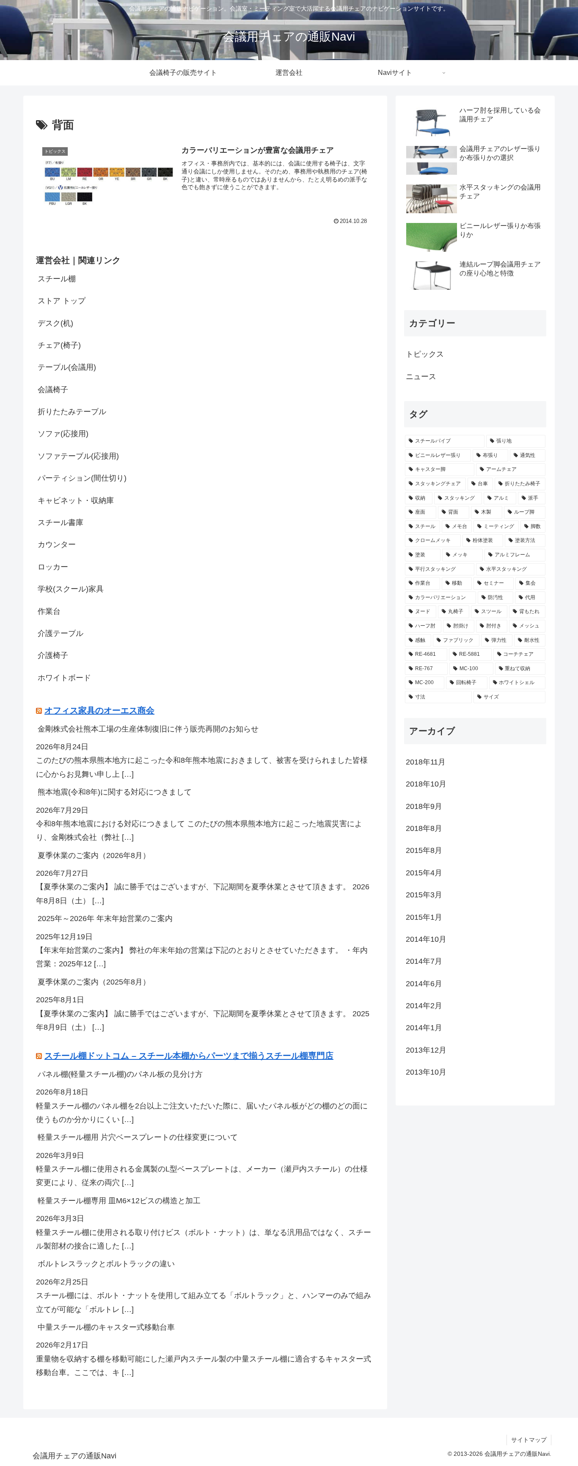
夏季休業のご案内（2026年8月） (94, 855)
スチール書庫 (60, 523)
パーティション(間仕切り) (82, 478)
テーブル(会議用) (67, 367)
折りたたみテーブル (72, 412)
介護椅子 (53, 656)
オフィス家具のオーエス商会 (99, 710)
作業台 (49, 611)
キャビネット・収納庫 (76, 500)
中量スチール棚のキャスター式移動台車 (106, 1327)
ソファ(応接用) (63, 434)
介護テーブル (60, 634)
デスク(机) (55, 323)
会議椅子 (53, 389)
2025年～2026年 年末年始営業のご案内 (105, 919)
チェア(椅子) (59, 345)
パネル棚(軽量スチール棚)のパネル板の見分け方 (120, 1074)
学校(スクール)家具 (71, 589)
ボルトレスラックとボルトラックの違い (106, 1264)
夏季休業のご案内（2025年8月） (94, 982)
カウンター (57, 545)
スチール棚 (57, 279)
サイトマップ (529, 1439)
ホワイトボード (64, 678)
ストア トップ (61, 301)
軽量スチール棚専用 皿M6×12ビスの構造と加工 (119, 1200)
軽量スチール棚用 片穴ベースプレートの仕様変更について (138, 1137)
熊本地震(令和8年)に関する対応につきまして (115, 792)
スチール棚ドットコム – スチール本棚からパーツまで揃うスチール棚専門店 (188, 1055)
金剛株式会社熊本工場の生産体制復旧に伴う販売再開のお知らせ (148, 729)
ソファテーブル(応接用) (78, 456)
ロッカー (53, 567)
